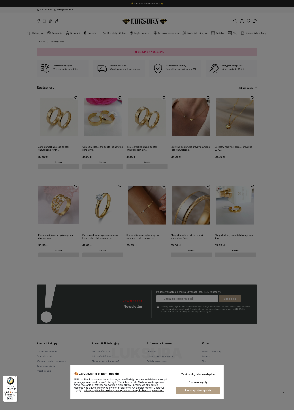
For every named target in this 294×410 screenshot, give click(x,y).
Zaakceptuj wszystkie (198, 390)
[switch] (10, 398)
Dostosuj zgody (198, 382)
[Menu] (15, 377)
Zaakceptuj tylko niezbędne (198, 374)
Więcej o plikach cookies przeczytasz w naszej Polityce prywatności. (124, 390)
